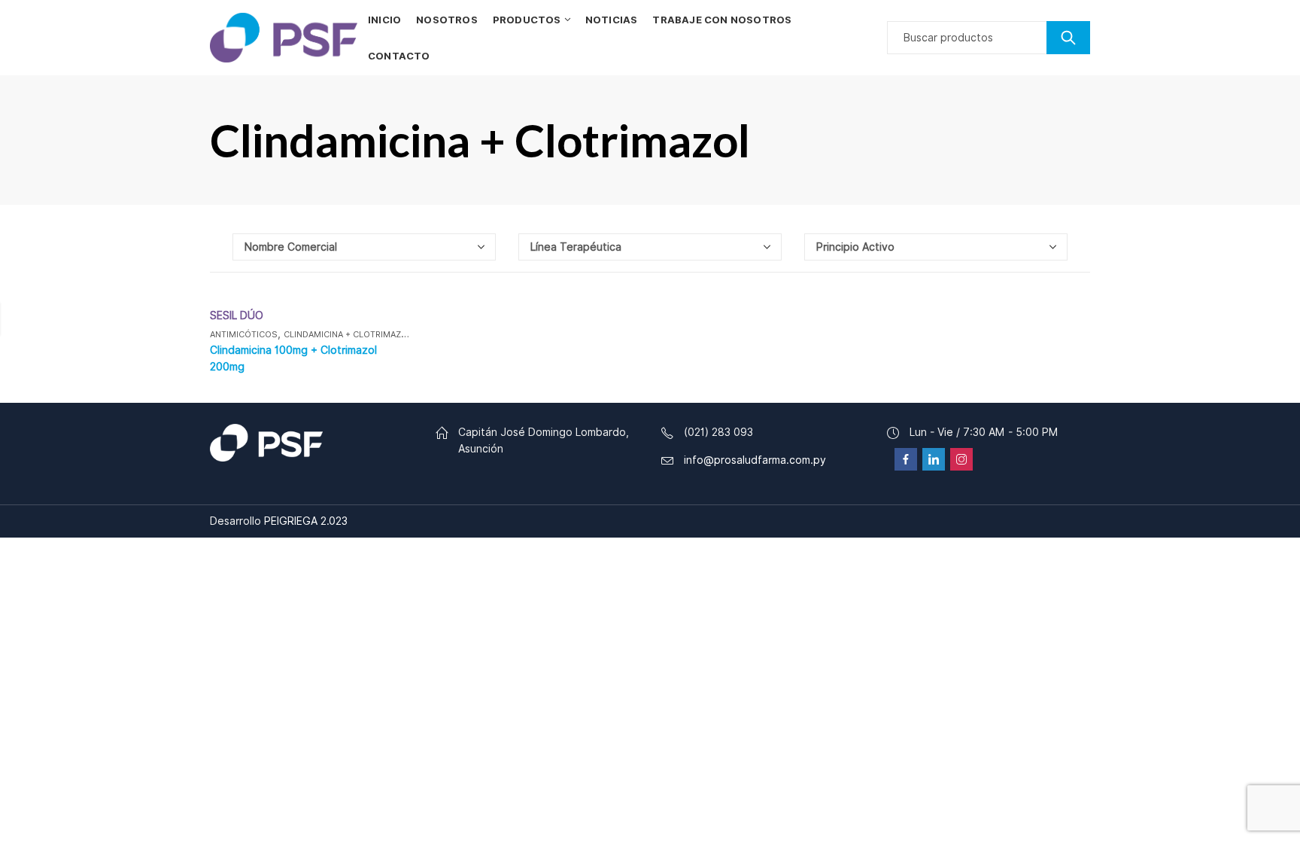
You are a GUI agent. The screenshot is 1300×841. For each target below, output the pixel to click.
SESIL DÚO (236, 315)
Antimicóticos (244, 334)
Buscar (1068, 37)
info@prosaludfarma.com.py (755, 460)
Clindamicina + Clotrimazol (348, 334)
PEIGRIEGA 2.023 (306, 521)
